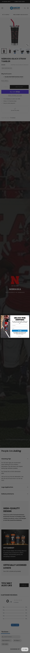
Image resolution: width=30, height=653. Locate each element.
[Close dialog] (28, 316)
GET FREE (19, 330)
